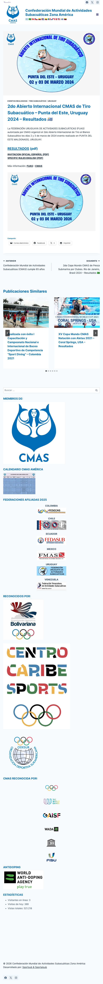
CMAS (38, 166)
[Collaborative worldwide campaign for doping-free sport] (51, 830)
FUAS (30, 166)
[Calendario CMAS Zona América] (51, 483)
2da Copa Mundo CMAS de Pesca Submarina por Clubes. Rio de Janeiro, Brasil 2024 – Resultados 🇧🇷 (79, 267)
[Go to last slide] (7, 333)
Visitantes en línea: (18, 900)
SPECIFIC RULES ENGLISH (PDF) (25, 158)
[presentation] (26, 312)
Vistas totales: (16, 908)
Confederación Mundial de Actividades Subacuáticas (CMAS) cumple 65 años (24, 265)
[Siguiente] (95, 333)
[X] (92, 2)
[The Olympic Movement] (51, 788)
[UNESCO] (51, 843)
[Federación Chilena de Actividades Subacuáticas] (51, 525)
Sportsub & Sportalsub (34, 967)
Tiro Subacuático (37, 101)
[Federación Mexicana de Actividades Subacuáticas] (51, 555)
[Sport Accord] (51, 816)
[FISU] (51, 857)
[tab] (46, 371)
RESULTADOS (18, 149)
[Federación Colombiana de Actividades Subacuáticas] (51, 511)
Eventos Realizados (17, 101)
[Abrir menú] (97, 14)
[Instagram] (97, 2)
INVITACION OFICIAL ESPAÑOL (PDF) (28, 154)
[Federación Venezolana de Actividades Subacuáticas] (51, 586)
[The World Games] (51, 802)
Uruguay (52, 101)
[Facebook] (87, 2)
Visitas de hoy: (16, 904)
